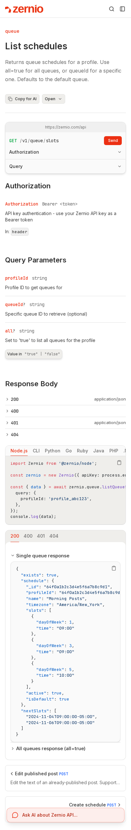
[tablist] (65, 451)
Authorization (24, 152)
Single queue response (42, 556)
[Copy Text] (119, 462)
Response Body (31, 384)
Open (50, 98)
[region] (65, 490)
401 (14, 423)
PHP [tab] (113, 450)
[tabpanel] (65, 490)
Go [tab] (69, 450)
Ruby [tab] (82, 450)
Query (16, 166)
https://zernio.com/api (65, 127)
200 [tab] (14, 536)
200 (14, 399)
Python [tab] (52, 450)
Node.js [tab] (19, 450)
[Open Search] (111, 8)
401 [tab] (41, 536)
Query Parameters (35, 260)
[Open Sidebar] (122, 8)
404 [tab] (54, 536)
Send (113, 140)
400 (14, 411)
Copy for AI (26, 98)
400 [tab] (28, 536)
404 (14, 434)
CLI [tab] (36, 450)
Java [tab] (98, 450)
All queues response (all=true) (51, 748)
